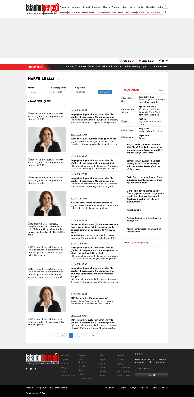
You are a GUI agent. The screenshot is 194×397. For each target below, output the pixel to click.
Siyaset (86, 7)
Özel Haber (150, 12)
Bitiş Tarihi (80, 87)
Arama (31, 87)
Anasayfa (64, 7)
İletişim (122, 387)
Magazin (63, 12)
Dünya (106, 7)
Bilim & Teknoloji (82, 361)
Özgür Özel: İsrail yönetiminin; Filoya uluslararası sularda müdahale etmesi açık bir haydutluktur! (144, 180)
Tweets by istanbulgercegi (136, 242)
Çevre (133, 7)
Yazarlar (116, 7)
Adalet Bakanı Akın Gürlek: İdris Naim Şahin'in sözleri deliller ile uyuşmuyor (98, 66)
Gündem (76, 7)
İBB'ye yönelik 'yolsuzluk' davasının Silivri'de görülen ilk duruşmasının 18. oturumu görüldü (93, 116)
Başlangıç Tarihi (58, 87)
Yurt (126, 12)
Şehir (102, 355)
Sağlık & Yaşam (88, 12)
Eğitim (141, 7)
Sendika (150, 7)
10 (93, 335)
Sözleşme (143, 387)
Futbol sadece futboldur (150, 131)
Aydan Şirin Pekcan (148, 106)
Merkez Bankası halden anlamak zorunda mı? (92, 202)
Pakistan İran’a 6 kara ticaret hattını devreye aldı (144, 219)
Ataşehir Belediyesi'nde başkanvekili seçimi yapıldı (144, 230)
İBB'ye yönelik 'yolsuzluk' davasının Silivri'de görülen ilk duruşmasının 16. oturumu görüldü (93, 179)
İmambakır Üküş (146, 96)
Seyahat (132, 12)
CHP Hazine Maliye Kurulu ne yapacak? (89, 298)
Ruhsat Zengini (134, 209)
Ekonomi (96, 7)
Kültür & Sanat (74, 12)
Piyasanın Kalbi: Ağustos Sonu (150, 123)
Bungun (142, 138)
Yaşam (102, 375)
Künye (133, 387)
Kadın (160, 7)
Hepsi (161, 89)
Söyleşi (113, 12)
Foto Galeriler (123, 371)
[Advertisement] (97, 37)
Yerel (158, 12)
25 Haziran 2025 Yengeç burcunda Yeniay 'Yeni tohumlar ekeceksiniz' (150, 112)
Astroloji (140, 12)
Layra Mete (144, 135)
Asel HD (142, 118)
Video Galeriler (124, 375)
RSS (166, 387)
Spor (124, 7)
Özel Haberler (123, 367)
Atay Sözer (144, 128)
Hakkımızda (110, 387)
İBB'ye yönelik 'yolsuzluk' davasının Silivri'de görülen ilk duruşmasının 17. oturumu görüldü (93, 162)
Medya (120, 12)
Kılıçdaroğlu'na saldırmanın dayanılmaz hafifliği (152, 101)
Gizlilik (155, 387)
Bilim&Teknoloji (102, 12)
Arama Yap (105, 92)
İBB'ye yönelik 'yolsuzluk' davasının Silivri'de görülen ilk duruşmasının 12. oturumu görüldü (93, 321)
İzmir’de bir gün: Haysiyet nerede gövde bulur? (93, 138)
